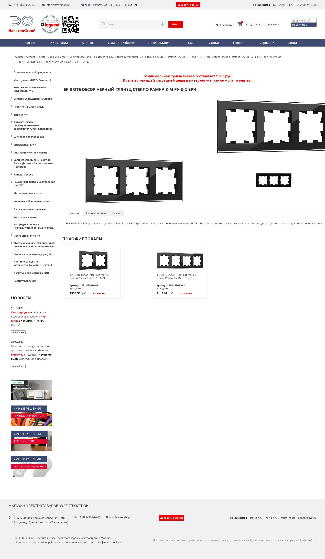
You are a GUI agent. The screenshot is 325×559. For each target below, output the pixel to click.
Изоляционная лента (27, 235)
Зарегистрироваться (266, 24)
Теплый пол (21, 114)
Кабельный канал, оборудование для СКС (34, 183)
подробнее (18, 332)
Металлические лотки (28, 193)
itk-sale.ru (271, 517)
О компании (58, 43)
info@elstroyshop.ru (58, 4)
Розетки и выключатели (29, 106)
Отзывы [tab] (117, 213)
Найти (175, 24)
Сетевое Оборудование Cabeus (33, 98)
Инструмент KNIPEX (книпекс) (32, 80)
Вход (249, 24)
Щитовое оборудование (29, 136)
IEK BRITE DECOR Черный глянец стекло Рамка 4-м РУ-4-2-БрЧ (176, 276)
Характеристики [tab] (96, 213)
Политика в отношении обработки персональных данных (51, 542)
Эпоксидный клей (25, 144)
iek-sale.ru (256, 517)
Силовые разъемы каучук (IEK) (33, 254)
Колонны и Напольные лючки (32, 201)
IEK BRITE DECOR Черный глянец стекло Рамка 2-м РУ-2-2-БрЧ (89, 276)
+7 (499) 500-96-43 (23, 4)
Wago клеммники (25, 217)
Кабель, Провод (23, 174)
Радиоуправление (25, 280)
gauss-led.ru (287, 517)
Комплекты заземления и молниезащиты (30, 89)
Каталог (87, 43)
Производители (159, 43)
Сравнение (227, 25)
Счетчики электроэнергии (30, 152)
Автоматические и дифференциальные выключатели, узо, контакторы (33, 125)
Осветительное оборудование (32, 72)
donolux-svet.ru (307, 517)
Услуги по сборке (121, 43)
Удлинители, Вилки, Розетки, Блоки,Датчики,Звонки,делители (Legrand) (34, 163)
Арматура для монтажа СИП (31, 273)
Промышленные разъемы (30, 209)
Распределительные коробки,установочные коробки (34, 226)
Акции (190, 43)
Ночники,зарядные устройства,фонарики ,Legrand (33, 263)
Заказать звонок (188, 4)
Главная (29, 43)
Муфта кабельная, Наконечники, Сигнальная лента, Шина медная (34, 244)
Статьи (214, 43)
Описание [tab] (74, 213)
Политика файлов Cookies (105, 542)
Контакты (295, 43)
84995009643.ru (307, 4)
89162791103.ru (283, 4)
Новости (239, 43)
